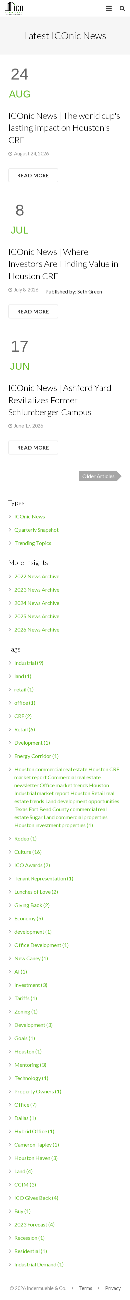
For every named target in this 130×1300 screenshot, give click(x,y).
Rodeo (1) (25, 838)
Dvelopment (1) (32, 742)
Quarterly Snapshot (36, 529)
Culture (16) (28, 851)
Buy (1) (22, 1211)
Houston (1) (28, 1051)
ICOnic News (29, 516)
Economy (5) (28, 918)
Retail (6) (24, 729)
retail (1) (24, 689)
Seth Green (89, 291)
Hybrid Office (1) (34, 1131)
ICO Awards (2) (32, 865)
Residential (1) (30, 1251)
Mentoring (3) (30, 1064)
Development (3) (33, 1024)
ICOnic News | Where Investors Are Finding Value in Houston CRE (63, 263)
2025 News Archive (36, 616)
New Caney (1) (31, 958)
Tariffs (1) (25, 998)
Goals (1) (24, 1038)
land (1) (22, 676)
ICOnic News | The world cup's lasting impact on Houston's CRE (64, 127)
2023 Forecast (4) (34, 1224)
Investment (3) (30, 985)
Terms (85, 1288)
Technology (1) (31, 1078)
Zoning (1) (26, 1011)
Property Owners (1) (37, 1091)
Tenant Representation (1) (43, 878)
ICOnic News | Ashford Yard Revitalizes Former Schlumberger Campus (59, 399)
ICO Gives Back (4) (36, 1198)
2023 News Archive (36, 589)
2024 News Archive (36, 603)
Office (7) (25, 1104)
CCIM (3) (25, 1184)
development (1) (33, 931)
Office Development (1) (41, 945)
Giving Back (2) (32, 905)
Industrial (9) (28, 662)
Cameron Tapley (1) (36, 1144)
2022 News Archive (36, 576)
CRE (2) (23, 716)
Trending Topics (32, 543)
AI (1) (20, 971)
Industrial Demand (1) (39, 1264)
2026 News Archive (36, 629)
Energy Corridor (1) (36, 756)
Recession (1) (29, 1237)
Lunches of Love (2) (36, 891)
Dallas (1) (25, 1118)
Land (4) (23, 1171)
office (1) (24, 702)
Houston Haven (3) (36, 1158)
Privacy (113, 1288)
